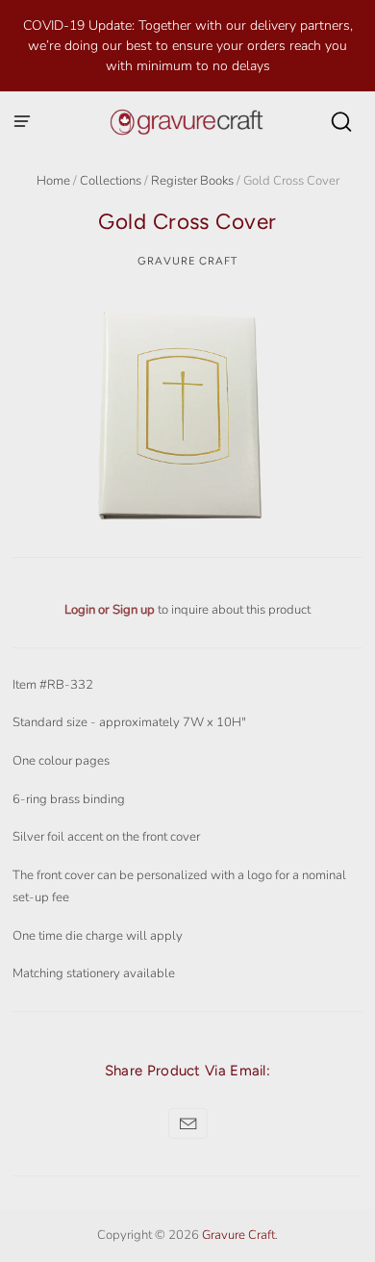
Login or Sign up (111, 609)
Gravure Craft (188, 260)
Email (188, 1123)
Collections (110, 180)
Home (53, 180)
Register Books (192, 180)
